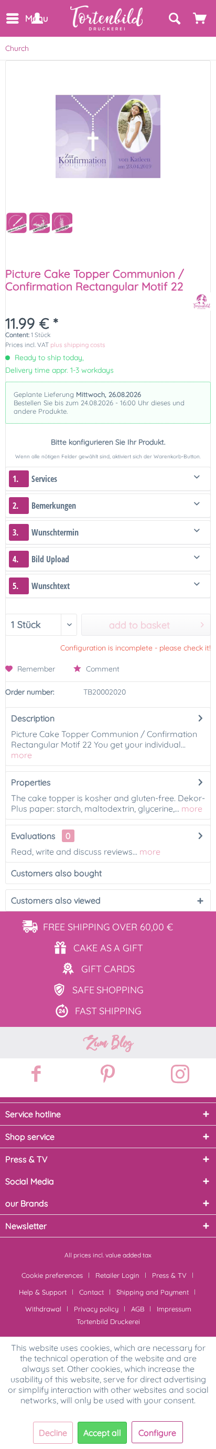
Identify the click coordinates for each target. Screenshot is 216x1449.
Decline (53, 1432)
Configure (157, 1432)
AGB (137, 1309)
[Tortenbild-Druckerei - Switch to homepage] (107, 18)
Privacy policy (96, 1309)
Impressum (174, 1309)
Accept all (102, 1432)
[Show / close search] (174, 18)
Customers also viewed (56, 900)
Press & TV (169, 1275)
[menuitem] (12, 18)
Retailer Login (117, 1275)
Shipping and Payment (152, 1292)
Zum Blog (108, 1042)
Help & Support (43, 1292)
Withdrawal (43, 1309)
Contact (91, 1292)
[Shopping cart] (200, 18)
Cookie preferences (52, 1275)
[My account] (36, 18)
